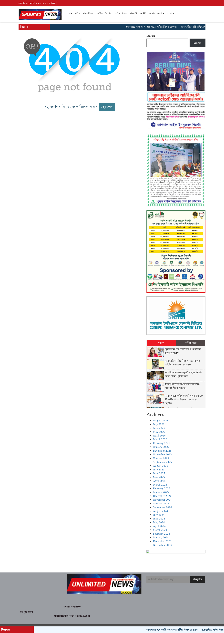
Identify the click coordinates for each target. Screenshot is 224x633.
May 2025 (159, 477)
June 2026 (159, 428)
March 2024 (160, 529)
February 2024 (161, 533)
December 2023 (162, 541)
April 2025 (159, 480)
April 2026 (159, 435)
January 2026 (161, 446)
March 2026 (160, 439)
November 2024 (162, 499)
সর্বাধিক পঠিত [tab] (190, 342)
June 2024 (159, 518)
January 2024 (161, 537)
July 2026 (158, 424)
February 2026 (161, 443)
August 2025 (160, 465)
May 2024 (159, 522)
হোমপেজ (107, 107)
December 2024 (162, 496)
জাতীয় (77, 13)
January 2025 (161, 492)
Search (150, 35)
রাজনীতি (99, 13)
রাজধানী (133, 13)
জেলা (160, 13)
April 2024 (159, 526)
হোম (70, 13)
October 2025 (161, 458)
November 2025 (162, 454)
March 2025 (160, 484)
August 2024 (160, 511)
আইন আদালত (121, 13)
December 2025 (162, 450)
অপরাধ (152, 13)
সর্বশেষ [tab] (161, 342)
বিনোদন (108, 13)
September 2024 (162, 507)
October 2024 (161, 503)
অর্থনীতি (142, 13)
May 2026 (159, 431)
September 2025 (162, 462)
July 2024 (158, 514)
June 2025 (159, 473)
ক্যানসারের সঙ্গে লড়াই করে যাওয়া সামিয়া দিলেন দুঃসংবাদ (140, 26)
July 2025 (158, 469)
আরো (169, 13)
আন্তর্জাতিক (87, 13)
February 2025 (161, 488)
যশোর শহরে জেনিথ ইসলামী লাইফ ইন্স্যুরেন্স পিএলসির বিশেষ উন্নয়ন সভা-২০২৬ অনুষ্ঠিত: (184, 399)
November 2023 (162, 545)
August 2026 (160, 420)
